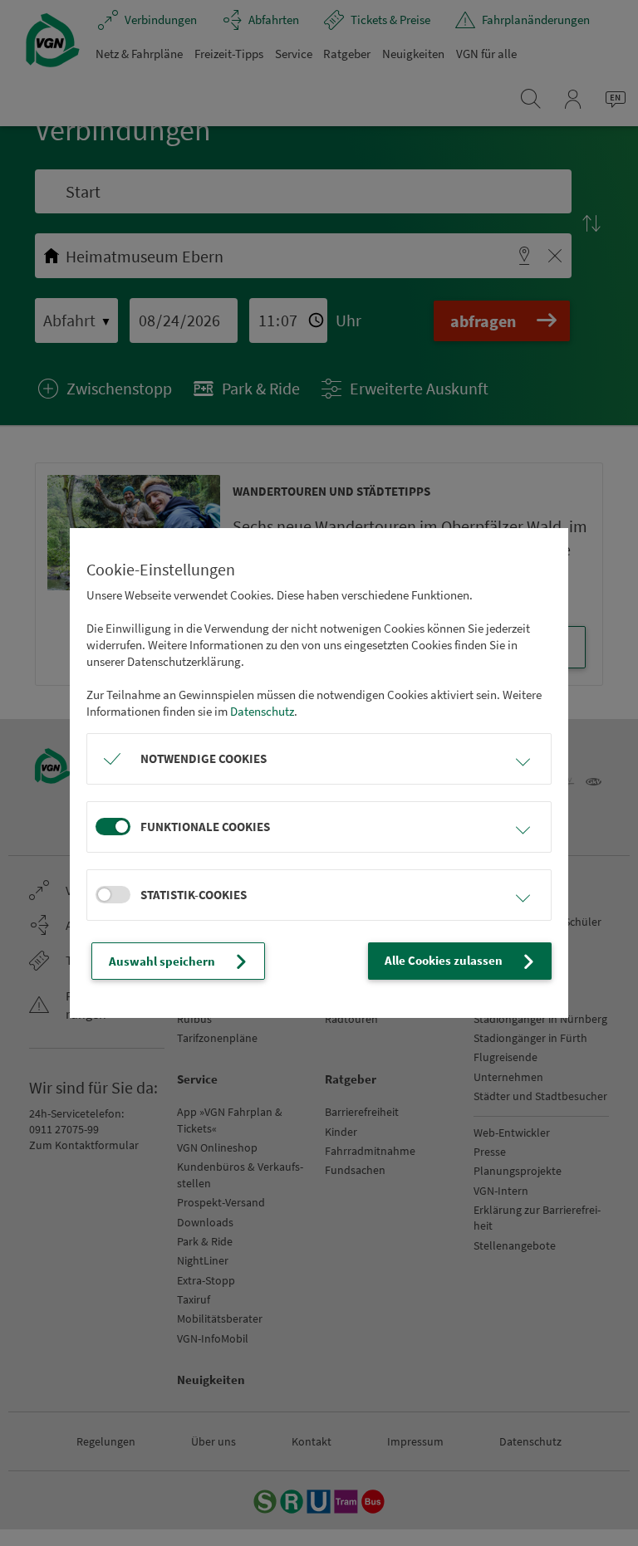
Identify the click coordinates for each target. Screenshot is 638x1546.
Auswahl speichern (162, 961)
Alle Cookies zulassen (444, 960)
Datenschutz (262, 711)
